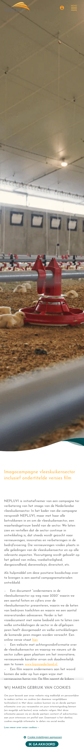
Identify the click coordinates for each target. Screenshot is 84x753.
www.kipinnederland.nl (41, 664)
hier (35, 640)
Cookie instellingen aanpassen (45, 737)
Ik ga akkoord (42, 744)
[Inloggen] (62, 8)
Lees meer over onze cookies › (21, 727)
